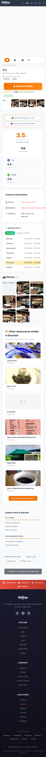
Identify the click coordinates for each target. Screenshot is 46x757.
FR (36, 3)
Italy (23, 632)
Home (4, 65)
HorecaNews (28, 735)
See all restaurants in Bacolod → (23, 498)
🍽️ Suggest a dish (30, 557)
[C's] (6, 103)
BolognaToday (14, 739)
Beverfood (38, 735)
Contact (23, 672)
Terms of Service (23, 681)
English (23, 704)
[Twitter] (29, 613)
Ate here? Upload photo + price (24, 118)
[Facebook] (17, 613)
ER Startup (25, 739)
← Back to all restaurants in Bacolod (23, 571)
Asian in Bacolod (11, 530)
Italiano (23, 700)
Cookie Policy (23, 685)
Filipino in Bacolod (11, 526)
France (23, 636)
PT (44, 3)
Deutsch (23, 717)
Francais (23, 712)
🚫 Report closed (25, 561)
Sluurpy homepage (11, 545)
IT (23, 3)
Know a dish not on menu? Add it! (24, 123)
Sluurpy (23, 653)
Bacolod (10, 65)
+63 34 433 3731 (28, 202)
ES (31, 3)
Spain (23, 640)
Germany (23, 644)
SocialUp (33, 739)
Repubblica (6, 735)
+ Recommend (8, 95)
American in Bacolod (12, 523)
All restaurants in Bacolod (14, 541)
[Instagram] (23, 613)
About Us (23, 668)
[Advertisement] (23, 32)
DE (40, 3)
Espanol (23, 708)
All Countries (23, 628)
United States (23, 649)
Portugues (23, 721)
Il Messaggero (17, 735)
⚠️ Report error (11, 561)
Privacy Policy (23, 676)
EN (27, 3)
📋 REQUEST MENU (23, 86)
